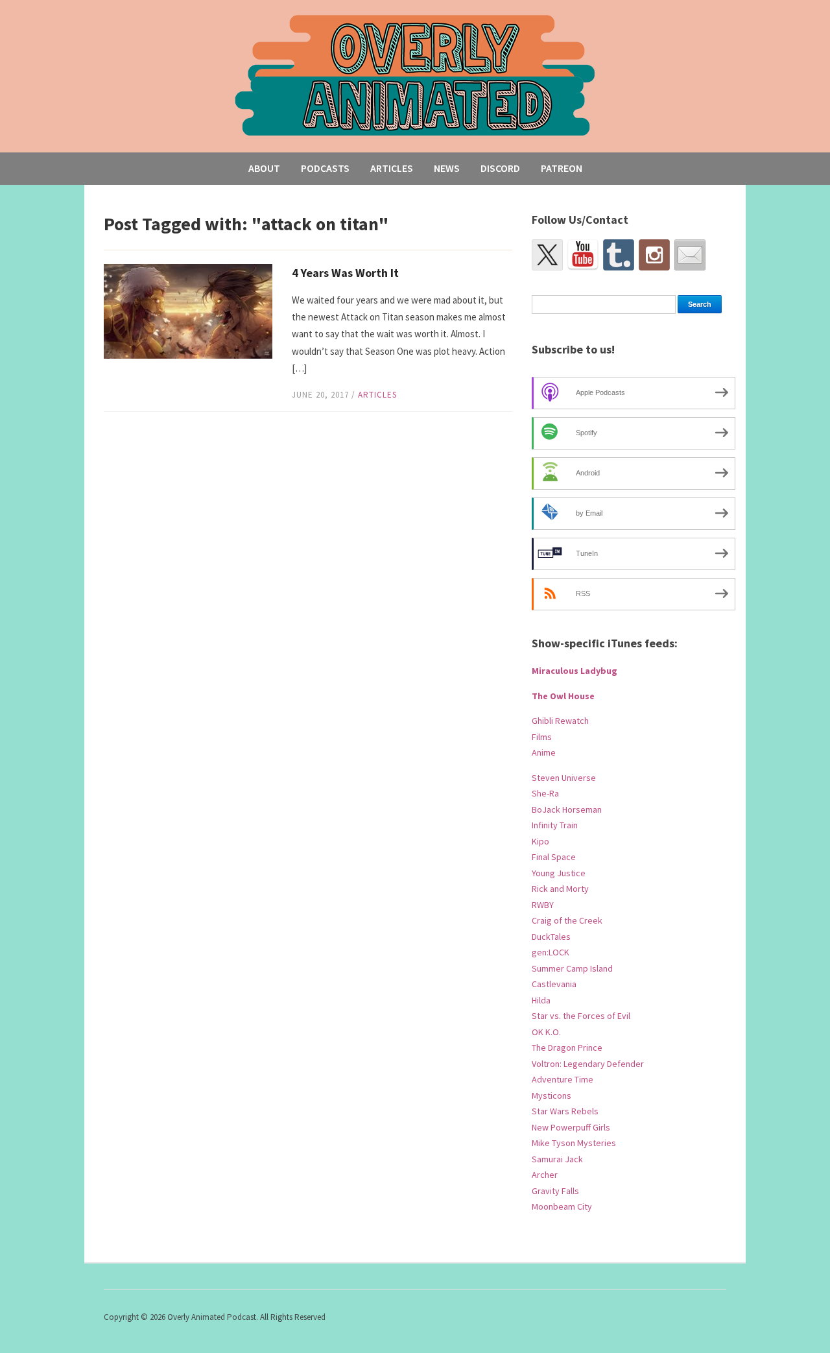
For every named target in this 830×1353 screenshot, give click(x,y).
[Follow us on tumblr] (618, 254)
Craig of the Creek (567, 920)
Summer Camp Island (572, 968)
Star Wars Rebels (565, 1111)
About (264, 168)
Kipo (540, 841)
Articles (391, 168)
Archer (545, 1174)
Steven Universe (564, 778)
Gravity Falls (555, 1191)
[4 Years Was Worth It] (188, 310)
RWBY (543, 905)
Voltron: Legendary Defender (588, 1064)
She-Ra (545, 793)
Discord (500, 168)
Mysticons (551, 1095)
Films (542, 737)
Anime (544, 752)
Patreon (561, 168)
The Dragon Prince (567, 1047)
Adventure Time (562, 1079)
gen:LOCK (550, 952)
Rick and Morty (560, 888)
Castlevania (554, 984)
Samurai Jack (557, 1159)
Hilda (541, 1000)
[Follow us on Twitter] (547, 254)
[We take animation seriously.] (415, 74)
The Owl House (563, 696)
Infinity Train (555, 825)
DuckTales (551, 936)
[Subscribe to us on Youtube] (583, 254)
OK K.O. (546, 1032)
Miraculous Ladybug (574, 670)
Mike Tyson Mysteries (574, 1143)
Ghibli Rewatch (560, 720)
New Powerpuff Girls (571, 1127)
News (447, 168)
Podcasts (325, 168)
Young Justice (559, 873)
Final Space (554, 857)
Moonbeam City (562, 1206)
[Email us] (690, 254)
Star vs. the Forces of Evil (581, 1016)
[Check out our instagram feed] (654, 254)
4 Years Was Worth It (345, 272)
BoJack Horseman (567, 809)
